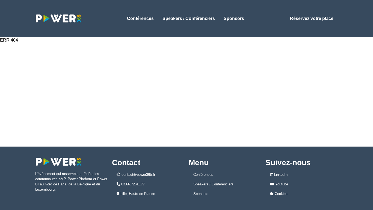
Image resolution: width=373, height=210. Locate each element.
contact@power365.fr (137, 175)
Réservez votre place (311, 18)
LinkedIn (280, 175)
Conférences (140, 18)
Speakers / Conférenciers (188, 18)
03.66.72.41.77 (132, 184)
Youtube (281, 184)
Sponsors (234, 18)
